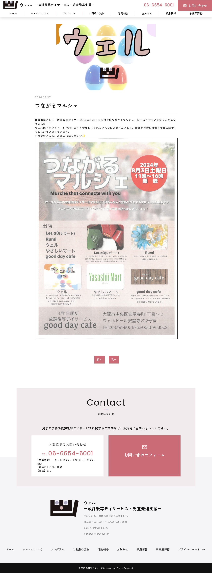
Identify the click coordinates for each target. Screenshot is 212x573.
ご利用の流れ (97, 13)
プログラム (69, 13)
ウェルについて (40, 13)
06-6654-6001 (159, 5)
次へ (114, 359)
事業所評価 (196, 13)
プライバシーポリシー (192, 549)
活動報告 (123, 13)
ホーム (13, 13)
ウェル (57, 5)
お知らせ (147, 13)
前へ (99, 359)
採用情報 (171, 13)
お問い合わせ (197, 5)
